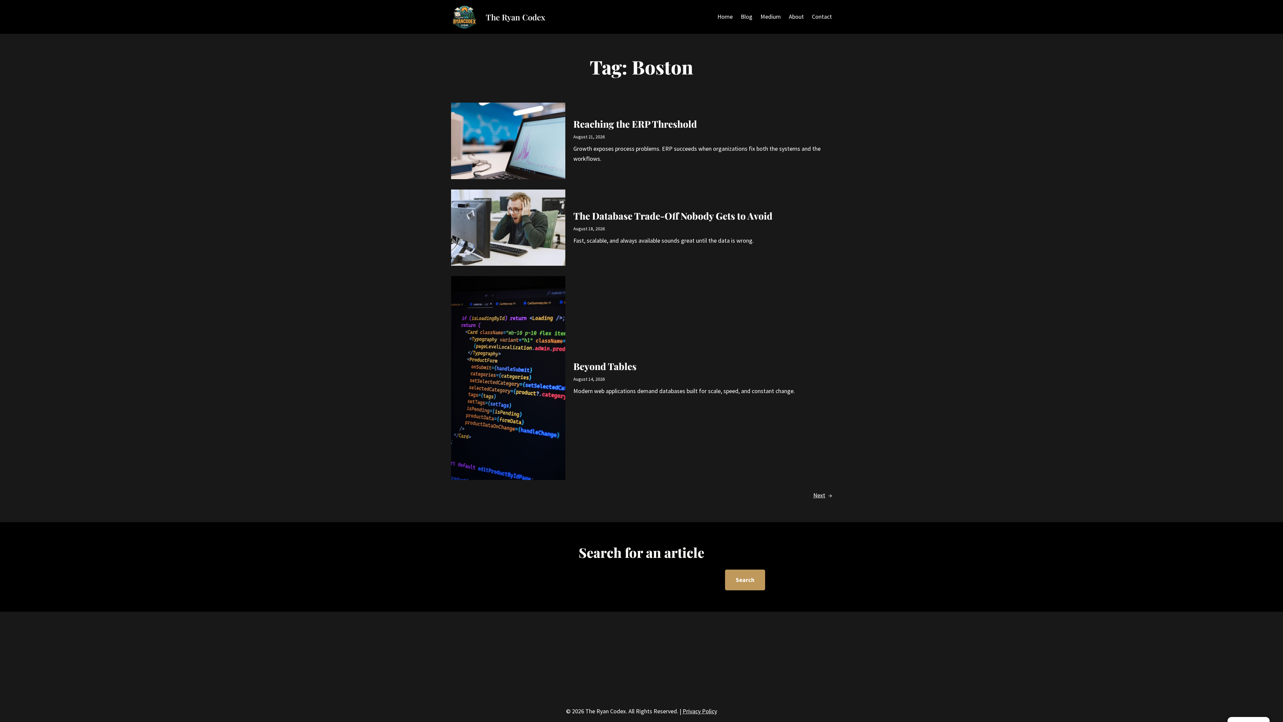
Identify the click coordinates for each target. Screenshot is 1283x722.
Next (822, 495)
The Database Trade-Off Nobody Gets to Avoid (672, 216)
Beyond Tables (604, 366)
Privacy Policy (700, 711)
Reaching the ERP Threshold (635, 124)
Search (745, 580)
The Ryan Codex (515, 17)
